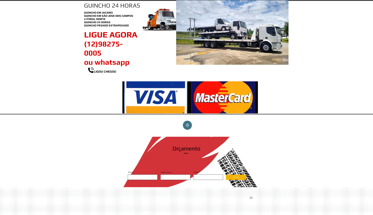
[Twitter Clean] (255, 196)
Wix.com (171, 196)
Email (196, 172)
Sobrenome (166, 172)
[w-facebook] (251, 197)
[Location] (187, 125)
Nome (131, 172)
